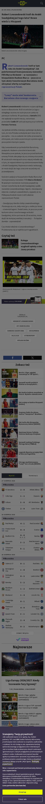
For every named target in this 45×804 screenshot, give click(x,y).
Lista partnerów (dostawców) (14, 785)
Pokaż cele (22, 799)
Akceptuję (22, 792)
